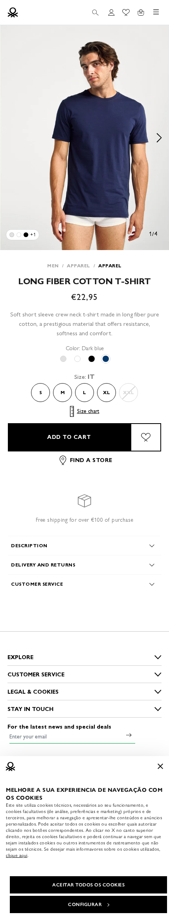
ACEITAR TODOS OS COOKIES (88, 885)
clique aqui (17, 855)
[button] (84, 137)
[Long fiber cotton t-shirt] (11, 234)
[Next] (159, 137)
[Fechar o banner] (160, 766)
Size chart (88, 411)
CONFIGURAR (85, 904)
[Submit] (129, 735)
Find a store (91, 460)
